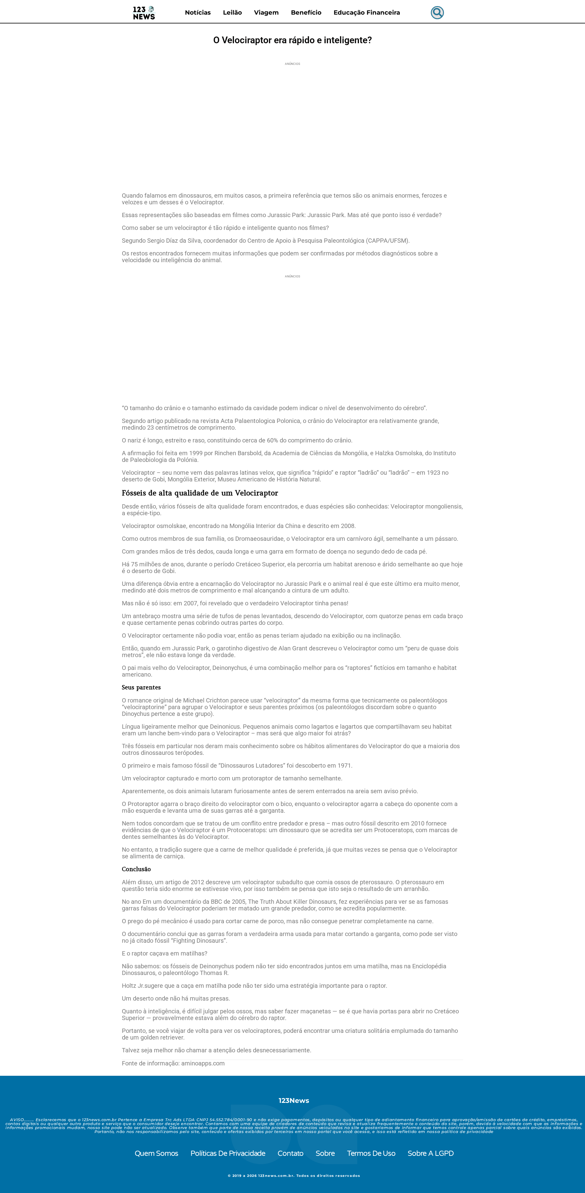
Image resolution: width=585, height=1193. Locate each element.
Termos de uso (371, 1153)
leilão (232, 12)
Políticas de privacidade (227, 1153)
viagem (266, 12)
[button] (437, 12)
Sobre (325, 1153)
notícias (198, 12)
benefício (306, 12)
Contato (290, 1153)
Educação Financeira (367, 12)
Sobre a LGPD (430, 1153)
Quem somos (157, 1153)
